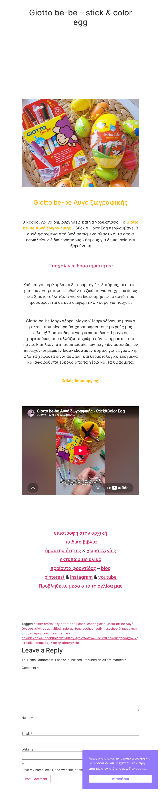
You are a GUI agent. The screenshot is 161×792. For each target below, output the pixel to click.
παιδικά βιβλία (80, 542)
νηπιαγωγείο (73, 638)
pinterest (54, 577)
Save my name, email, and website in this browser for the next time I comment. (80, 769)
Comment (30, 667)
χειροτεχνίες (101, 550)
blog (106, 568)
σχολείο (73, 643)
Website (27, 749)
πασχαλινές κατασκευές (101, 638)
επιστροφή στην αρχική (80, 533)
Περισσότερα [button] (138, 768)
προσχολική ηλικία (53, 643)
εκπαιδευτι (56, 638)
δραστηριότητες (63, 550)
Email (27, 733)
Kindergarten (70, 628)
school (114, 628)
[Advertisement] (80, 69)
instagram (81, 577)
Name (27, 717)
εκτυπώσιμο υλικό (80, 559)
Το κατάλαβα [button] (120, 778)
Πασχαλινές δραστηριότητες (80, 266)
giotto (100, 624)
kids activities (50, 628)
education (89, 624)
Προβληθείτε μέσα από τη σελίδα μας (81, 586)
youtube (107, 577)
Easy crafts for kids (67, 624)
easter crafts (43, 624)
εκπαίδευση (39, 638)
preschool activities (94, 628)
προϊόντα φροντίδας (73, 568)
